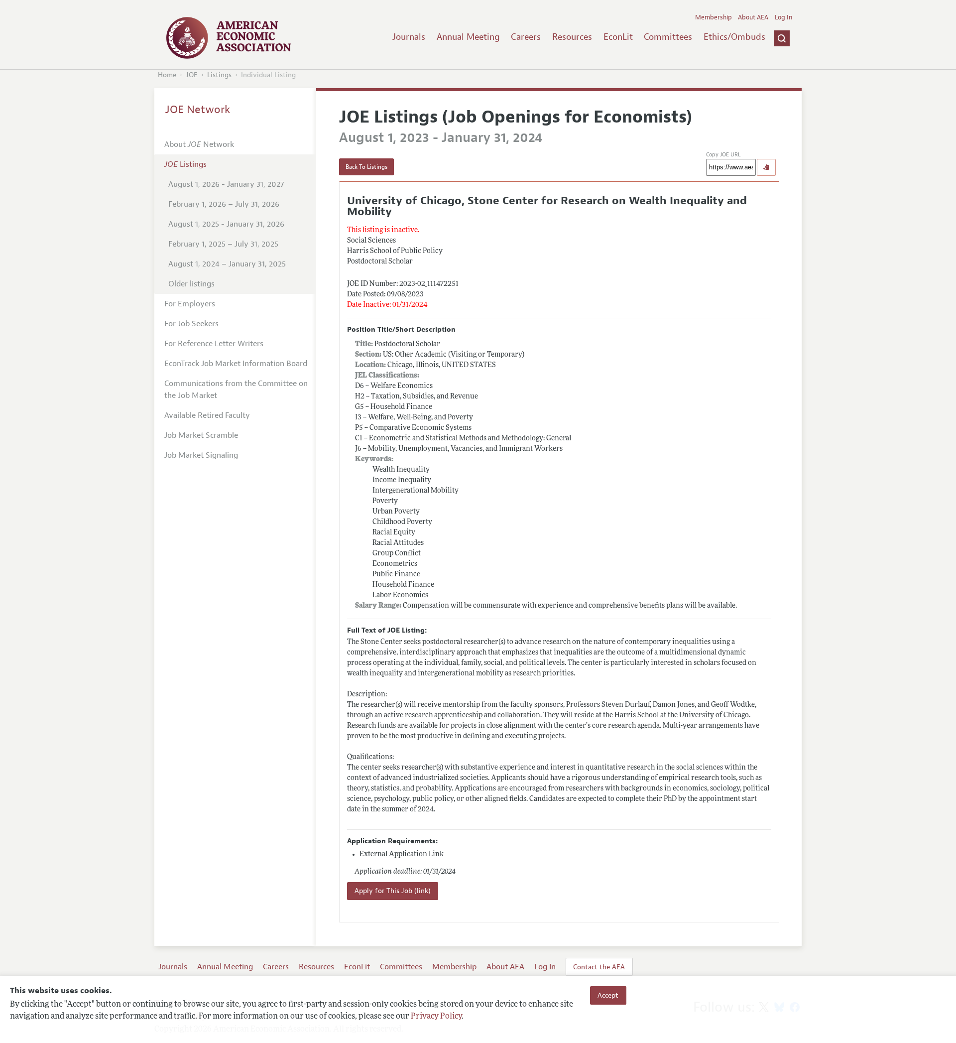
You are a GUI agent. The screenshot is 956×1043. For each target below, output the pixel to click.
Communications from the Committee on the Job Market (236, 389)
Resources (572, 36)
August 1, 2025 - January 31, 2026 (226, 224)
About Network (199, 144)
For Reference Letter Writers (213, 344)
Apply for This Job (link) (393, 891)
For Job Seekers (191, 324)
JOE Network (198, 109)
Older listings (191, 284)
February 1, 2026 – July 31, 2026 (223, 204)
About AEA (753, 17)
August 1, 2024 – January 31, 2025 (227, 264)
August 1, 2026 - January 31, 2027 (226, 184)
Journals (408, 36)
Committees (668, 36)
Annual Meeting (468, 36)
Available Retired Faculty (207, 415)
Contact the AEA (599, 966)
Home (167, 75)
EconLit (618, 36)
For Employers (189, 304)
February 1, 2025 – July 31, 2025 (223, 244)
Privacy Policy (436, 1017)
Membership (713, 17)
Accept (608, 995)
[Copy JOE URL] (766, 167)
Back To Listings (366, 167)
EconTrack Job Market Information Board (235, 364)
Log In (783, 17)
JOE (192, 75)
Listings (219, 75)
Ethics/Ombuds (734, 36)
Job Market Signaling (201, 455)
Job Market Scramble (201, 435)
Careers (526, 36)
